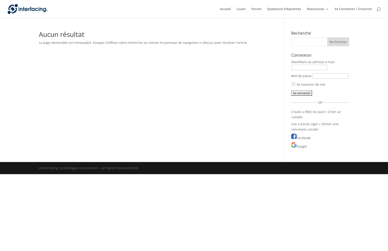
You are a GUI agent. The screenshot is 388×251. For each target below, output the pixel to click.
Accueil (225, 9)
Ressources (315, 9)
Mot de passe (301, 76)
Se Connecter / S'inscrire (353, 9)
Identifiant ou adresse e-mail (313, 62)
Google (302, 146)
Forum (256, 9)
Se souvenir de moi (310, 84)
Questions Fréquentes (284, 9)
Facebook (304, 138)
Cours (241, 9)
